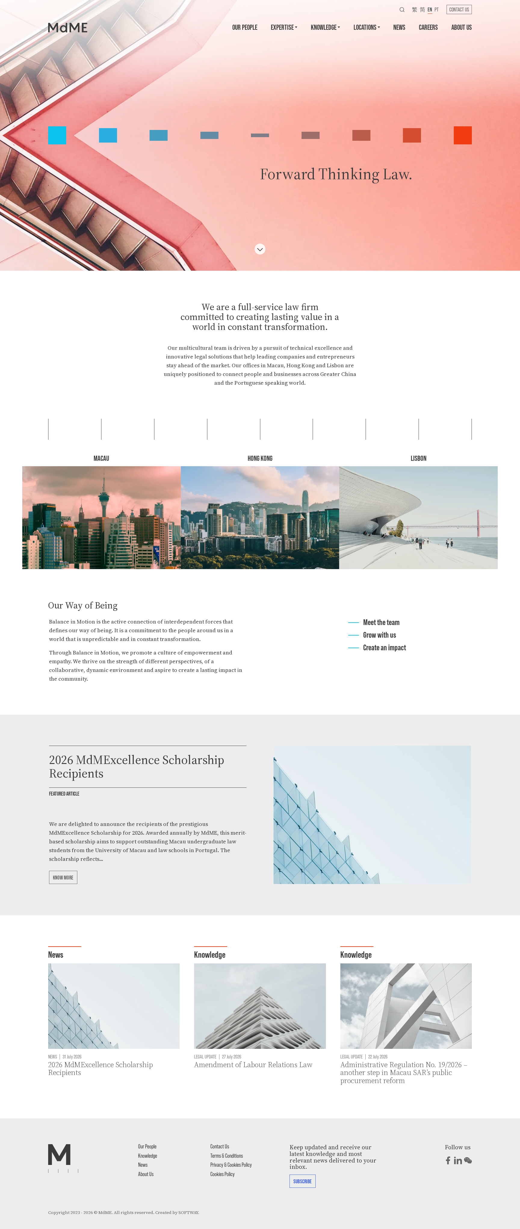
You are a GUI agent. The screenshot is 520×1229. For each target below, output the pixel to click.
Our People (244, 27)
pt (437, 9)
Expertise (282, 27)
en (430, 9)
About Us (461, 27)
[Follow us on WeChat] (468, 1160)
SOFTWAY (188, 1212)
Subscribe (302, 1181)
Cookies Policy (222, 1173)
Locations (365, 27)
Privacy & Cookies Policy (231, 1164)
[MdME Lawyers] (67, 27)
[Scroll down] (260, 249)
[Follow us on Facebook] (448, 1160)
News (399, 27)
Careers (428, 27)
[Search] (402, 9)
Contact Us (459, 9)
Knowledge (323, 27)
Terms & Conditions (226, 1155)
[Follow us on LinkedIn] (458, 1160)
